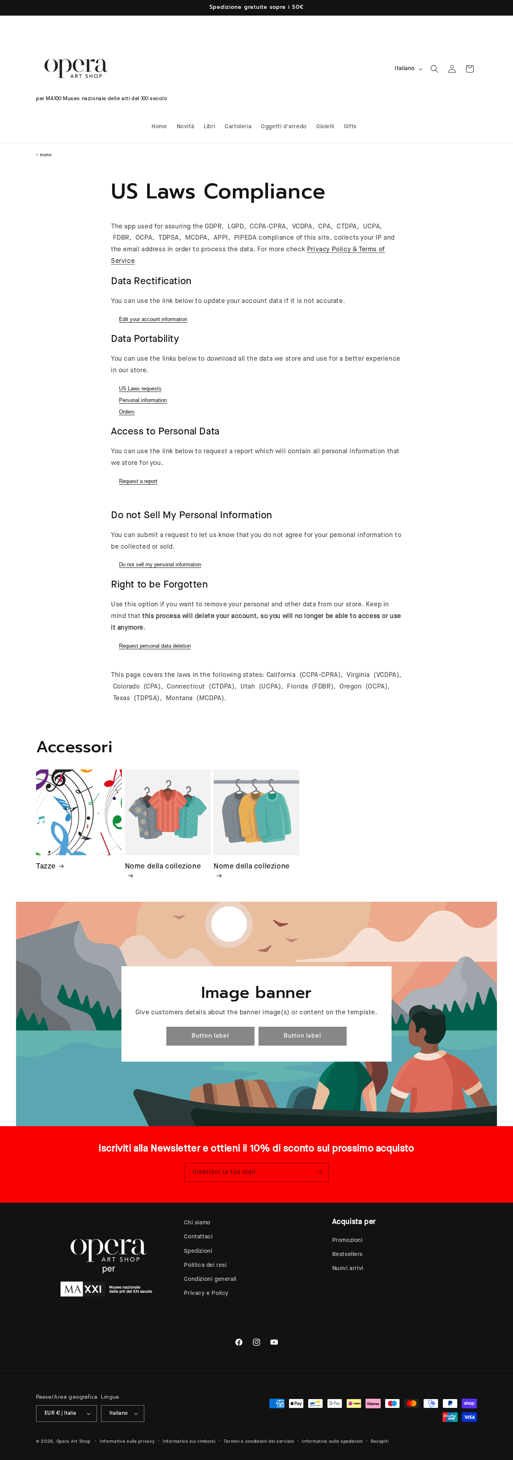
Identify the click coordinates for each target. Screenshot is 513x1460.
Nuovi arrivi (348, 1268)
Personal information (143, 400)
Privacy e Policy (206, 1293)
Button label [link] (210, 1036)
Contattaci (198, 1237)
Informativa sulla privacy (127, 1441)
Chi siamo (197, 1223)
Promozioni (347, 1240)
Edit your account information (153, 319)
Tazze (46, 866)
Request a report (138, 481)
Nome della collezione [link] (163, 866)
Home (46, 155)
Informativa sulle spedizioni (332, 1441)
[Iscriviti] (319, 1172)
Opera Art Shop (74, 1441)
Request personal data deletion (155, 646)
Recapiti (380, 1441)
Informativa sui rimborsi (189, 1441)
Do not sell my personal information (160, 564)
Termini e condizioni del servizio (259, 1441)
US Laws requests (140, 389)
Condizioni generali (210, 1279)
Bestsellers (347, 1254)
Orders (127, 412)
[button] (434, 69)
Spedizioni (198, 1251)
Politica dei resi (205, 1265)
